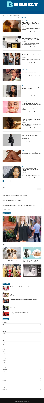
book (22, 333)
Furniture (22, 349)
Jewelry (22, 360)
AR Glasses (22, 322)
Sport (22, 387)
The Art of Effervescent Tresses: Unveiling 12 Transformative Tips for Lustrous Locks (30, 23)
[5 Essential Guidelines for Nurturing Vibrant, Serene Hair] (12, 91)
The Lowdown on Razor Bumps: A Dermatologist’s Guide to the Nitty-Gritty (31, 152)
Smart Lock (22, 385)
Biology (22, 331)
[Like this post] (29, 31)
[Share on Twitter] (31, 31)
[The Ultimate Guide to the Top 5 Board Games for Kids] (6, 288)
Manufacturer (22, 369)
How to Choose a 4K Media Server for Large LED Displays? (12, 200)
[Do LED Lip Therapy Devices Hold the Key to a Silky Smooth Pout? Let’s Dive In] (12, 107)
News (22, 376)
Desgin (22, 340)
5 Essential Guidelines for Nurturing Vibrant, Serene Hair (30, 88)
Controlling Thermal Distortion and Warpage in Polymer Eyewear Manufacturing (15, 195)
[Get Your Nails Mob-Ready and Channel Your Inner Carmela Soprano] (12, 75)
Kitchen (22, 362)
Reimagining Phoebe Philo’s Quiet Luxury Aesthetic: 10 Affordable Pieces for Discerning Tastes (31, 137)
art (22, 324)
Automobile (22, 326)
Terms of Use (24, 399)
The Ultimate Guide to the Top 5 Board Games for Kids (20, 286)
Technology (22, 389)
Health (22, 353)
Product (22, 380)
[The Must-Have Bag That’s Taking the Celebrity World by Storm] (12, 59)
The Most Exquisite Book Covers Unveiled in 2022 (19, 312)
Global (22, 351)
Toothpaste (22, 391)
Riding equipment (22, 382)
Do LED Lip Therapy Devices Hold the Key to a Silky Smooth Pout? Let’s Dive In (31, 104)
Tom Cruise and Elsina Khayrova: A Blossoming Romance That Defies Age (23, 299)
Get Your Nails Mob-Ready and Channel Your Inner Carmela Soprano (31, 71)
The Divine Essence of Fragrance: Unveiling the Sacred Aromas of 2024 (30, 39)
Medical (22, 371)
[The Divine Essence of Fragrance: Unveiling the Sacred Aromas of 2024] (12, 42)
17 (11, 180)
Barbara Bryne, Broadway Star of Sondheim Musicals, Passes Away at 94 (31, 278)
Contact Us (19, 399)
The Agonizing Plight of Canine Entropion (10, 260)
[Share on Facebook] (30, 31)
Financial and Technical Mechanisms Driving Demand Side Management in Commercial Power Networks (19, 205)
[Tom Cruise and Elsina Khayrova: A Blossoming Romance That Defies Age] (6, 301)
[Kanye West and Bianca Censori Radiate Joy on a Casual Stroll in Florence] (6, 308)
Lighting (22, 367)
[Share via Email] (34, 31)
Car (22, 335)
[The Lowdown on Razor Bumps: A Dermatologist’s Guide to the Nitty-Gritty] (12, 156)
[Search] (40, 12)
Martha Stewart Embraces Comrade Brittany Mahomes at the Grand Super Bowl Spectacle (11, 278)
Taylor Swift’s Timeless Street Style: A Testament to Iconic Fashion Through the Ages (21, 243)
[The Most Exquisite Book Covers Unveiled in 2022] (6, 314)
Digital (22, 342)
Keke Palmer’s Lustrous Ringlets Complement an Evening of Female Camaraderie (30, 169)
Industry (22, 358)
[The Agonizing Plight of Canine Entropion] (12, 253)
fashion (22, 344)
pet (22, 378)
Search (4, 187)
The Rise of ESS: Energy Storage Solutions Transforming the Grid (12, 197)
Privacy (29, 399)
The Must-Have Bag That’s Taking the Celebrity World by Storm (30, 55)
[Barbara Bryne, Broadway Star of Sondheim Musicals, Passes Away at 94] (32, 270)
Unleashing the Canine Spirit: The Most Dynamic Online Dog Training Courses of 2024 (31, 261)
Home (3, 15)
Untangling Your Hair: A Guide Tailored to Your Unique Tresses (31, 120)
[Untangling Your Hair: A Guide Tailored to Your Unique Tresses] (12, 123)
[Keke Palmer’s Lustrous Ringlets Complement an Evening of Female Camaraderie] (12, 172)
